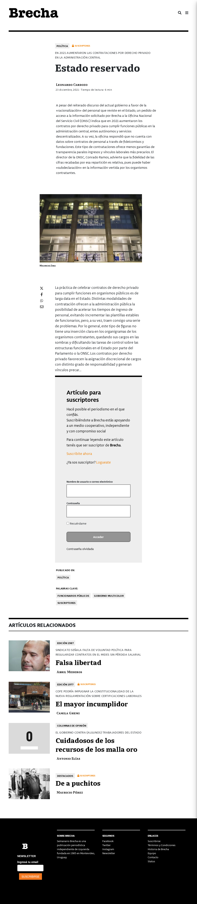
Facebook (108, 841)
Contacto (153, 857)
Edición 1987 (65, 643)
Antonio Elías (68, 758)
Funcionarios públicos (73, 595)
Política (62, 46)
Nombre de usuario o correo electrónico (90, 481)
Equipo (152, 853)
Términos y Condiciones (161, 845)
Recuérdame (77, 523)
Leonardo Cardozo (72, 84)
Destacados (65, 776)
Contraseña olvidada (80, 549)
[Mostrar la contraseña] (124, 511)
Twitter (106, 845)
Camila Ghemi (68, 713)
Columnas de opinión (71, 725)
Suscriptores (67, 603)
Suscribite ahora (79, 453)
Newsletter (108, 853)
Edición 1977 (65, 684)
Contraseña (73, 503)
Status (151, 861)
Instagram (108, 849)
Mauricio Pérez (70, 792)
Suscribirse (154, 841)
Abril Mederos (69, 672)
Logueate (103, 462)
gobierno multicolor (109, 595)
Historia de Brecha (158, 849)
